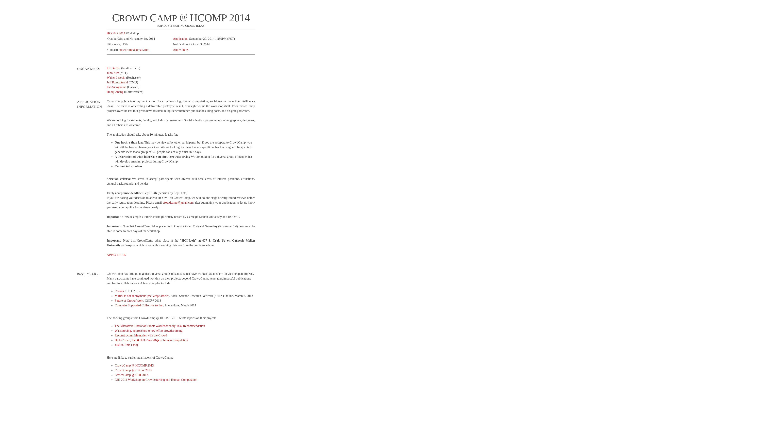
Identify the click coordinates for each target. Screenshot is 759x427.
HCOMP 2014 (116, 33)
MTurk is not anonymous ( (131, 296)
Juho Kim (113, 73)
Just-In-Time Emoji (127, 345)
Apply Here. (181, 49)
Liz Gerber (113, 68)
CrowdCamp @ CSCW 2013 (133, 370)
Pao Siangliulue (116, 87)
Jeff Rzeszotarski (117, 82)
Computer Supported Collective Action (139, 305)
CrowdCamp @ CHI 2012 (131, 375)
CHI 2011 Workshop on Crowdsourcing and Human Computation (156, 379)
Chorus (119, 291)
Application (180, 38)
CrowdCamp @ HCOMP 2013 (134, 365)
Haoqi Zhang (115, 92)
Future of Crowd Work (129, 300)
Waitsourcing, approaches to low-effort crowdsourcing (148, 330)
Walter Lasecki (116, 77)
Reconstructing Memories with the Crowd (141, 335)
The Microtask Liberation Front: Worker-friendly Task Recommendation (160, 326)
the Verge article (158, 296)
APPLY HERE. (116, 254)
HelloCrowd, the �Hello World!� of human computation (151, 340)
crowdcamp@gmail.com (134, 49)
